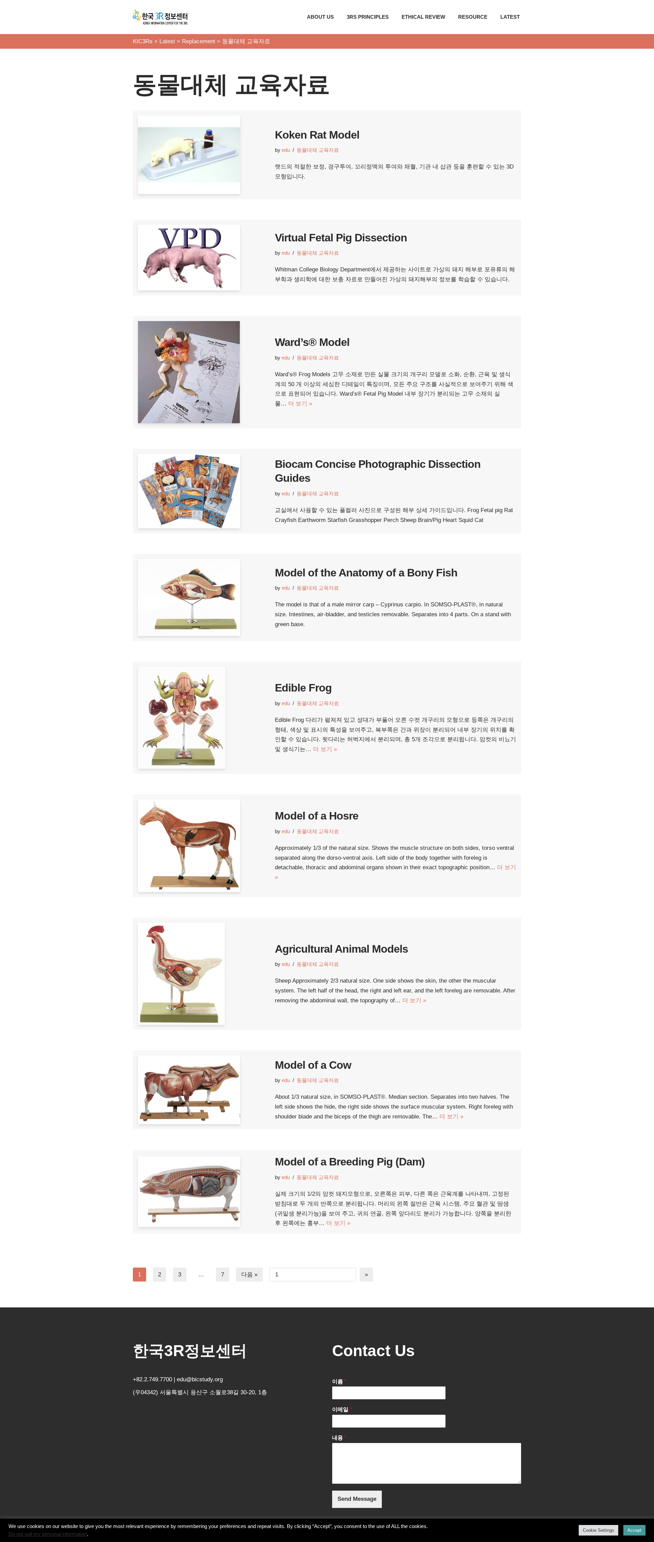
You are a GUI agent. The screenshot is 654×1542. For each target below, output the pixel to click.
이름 (339, 1381)
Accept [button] (634, 1530)
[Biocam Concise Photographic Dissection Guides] (203, 491)
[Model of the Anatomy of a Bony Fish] (203, 597)
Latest (510, 17)
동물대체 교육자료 (318, 150)
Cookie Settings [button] (598, 1530)
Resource (472, 17)
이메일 (342, 1409)
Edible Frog (303, 688)
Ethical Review (423, 17)
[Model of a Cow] (203, 1089)
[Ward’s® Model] (203, 372)
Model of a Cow (313, 1065)
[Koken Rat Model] (203, 154)
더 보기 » (300, 403)
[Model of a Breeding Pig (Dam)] (203, 1191)
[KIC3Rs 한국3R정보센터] (160, 17)
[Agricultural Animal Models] (203, 974)
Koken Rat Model (317, 135)
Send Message (357, 1499)
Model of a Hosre (316, 816)
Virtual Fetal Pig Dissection (341, 238)
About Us (320, 17)
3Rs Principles (368, 17)
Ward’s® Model (312, 342)
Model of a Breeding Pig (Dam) (350, 1162)
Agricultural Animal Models (341, 949)
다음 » (249, 1274)
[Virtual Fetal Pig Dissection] (203, 257)
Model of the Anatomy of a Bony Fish (366, 573)
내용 (339, 1438)
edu (286, 150)
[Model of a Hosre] (203, 845)
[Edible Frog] (203, 718)
